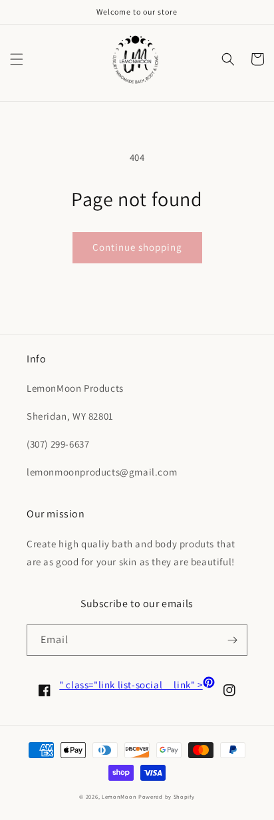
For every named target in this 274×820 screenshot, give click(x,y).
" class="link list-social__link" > (136, 684)
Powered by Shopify (166, 796)
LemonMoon (119, 796)
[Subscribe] (232, 640)
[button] (16, 59)
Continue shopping (137, 247)
